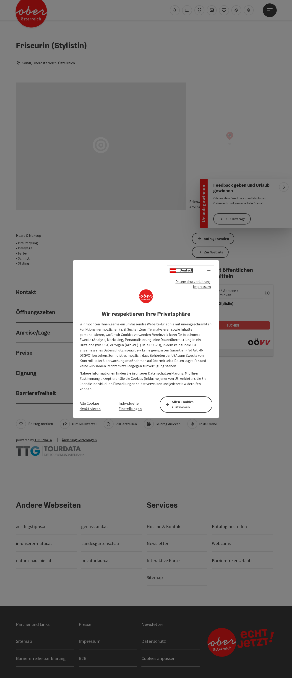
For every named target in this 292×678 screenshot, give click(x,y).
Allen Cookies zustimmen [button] (182, 404)
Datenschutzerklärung (193, 281)
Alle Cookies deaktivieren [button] (90, 406)
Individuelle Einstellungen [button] (130, 406)
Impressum (202, 286)
